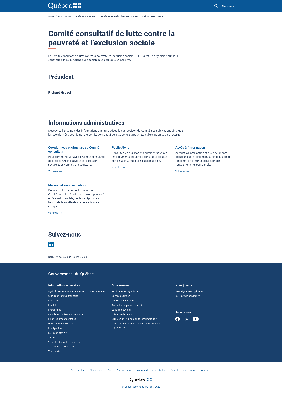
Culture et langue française (63, 295)
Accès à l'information (119, 370)
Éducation (53, 300)
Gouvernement (64, 15)
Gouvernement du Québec (71, 274)
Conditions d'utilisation (183, 370)
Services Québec (121, 295)
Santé (51, 337)
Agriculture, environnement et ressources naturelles (77, 291)
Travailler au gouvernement (127, 305)
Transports (54, 351)
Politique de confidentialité (150, 370)
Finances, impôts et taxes (62, 318)
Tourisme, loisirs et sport (62, 346)
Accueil (51, 15)
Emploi (52, 305)
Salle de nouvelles (122, 309)
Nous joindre (228, 6)
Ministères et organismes (86, 15)
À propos (206, 370)
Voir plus (53, 171)
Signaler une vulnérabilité (133, 318)
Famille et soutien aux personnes (66, 314)
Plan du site (96, 370)
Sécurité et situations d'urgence (65, 341)
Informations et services (64, 285)
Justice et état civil (58, 332)
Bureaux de (186, 295)
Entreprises (54, 309)
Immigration (55, 328)
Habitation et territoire (60, 323)
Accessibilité (78, 370)
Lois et (122, 314)
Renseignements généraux (190, 291)
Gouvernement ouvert (124, 300)
